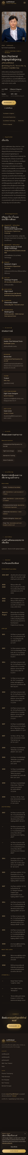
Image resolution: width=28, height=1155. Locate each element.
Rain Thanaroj (5, 1083)
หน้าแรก (3, 45)
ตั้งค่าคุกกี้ (14, 1096)
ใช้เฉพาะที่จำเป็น (14, 1147)
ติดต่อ (3, 1066)
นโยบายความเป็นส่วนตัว (7, 1096)
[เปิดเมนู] (24, 2)
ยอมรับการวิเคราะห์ (14, 1151)
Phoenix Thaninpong (7, 1073)
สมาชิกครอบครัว (10, 45)
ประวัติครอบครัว (5, 1054)
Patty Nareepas (6, 1077)
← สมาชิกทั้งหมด (8, 108)
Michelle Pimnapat (6, 1086)
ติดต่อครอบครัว (9, 102)
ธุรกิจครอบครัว (5, 1060)
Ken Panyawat (5, 1080)
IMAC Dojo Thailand (7, 1063)
